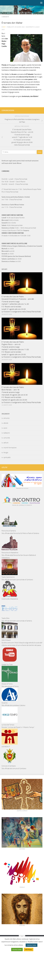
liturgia (6, 453)
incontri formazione (10, 448)
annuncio (7, 418)
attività (6, 423)
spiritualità (7, 457)
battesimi (7, 433)
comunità (5, 17)
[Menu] (41, 2)
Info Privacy (28, 949)
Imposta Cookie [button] (31, 945)
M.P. (4, 27)
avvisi (5, 428)
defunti (6, 443)
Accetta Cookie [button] (16, 949)
